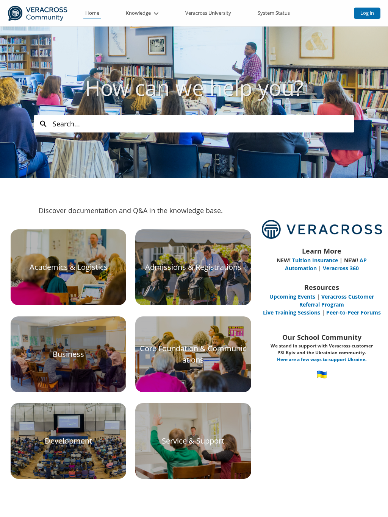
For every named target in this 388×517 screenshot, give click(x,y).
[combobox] (203, 123)
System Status (274, 12)
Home (92, 12)
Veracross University (208, 12)
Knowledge (138, 12)
